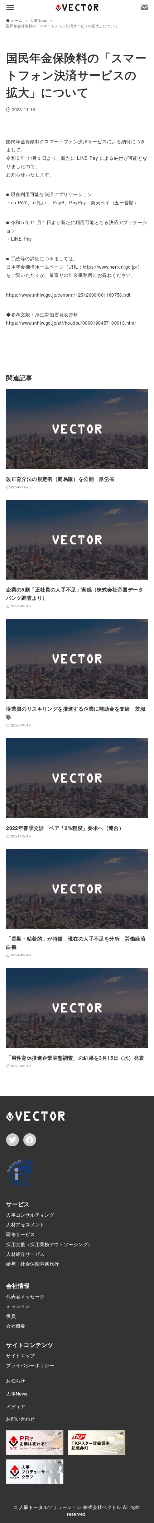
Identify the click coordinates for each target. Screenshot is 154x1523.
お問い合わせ (20, 1418)
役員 (11, 1316)
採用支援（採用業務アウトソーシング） (49, 1244)
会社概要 (15, 1325)
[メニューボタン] (10, 7)
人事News (16, 1393)
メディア (15, 1406)
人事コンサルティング (30, 1214)
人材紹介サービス (25, 1253)
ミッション (18, 1306)
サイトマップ (20, 1355)
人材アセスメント (25, 1224)
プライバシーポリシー (30, 1365)
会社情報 (18, 1285)
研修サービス (20, 1234)
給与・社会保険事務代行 (32, 1263)
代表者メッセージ (25, 1296)
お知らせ (15, 1380)
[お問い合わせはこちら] (144, 7)
